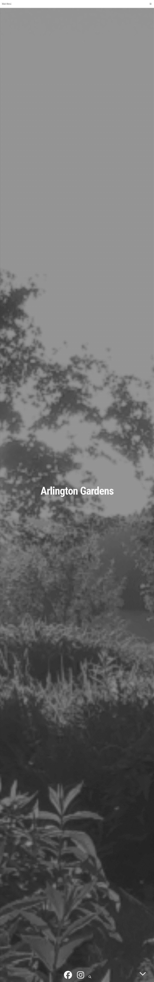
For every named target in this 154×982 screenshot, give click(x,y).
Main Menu (6, 4)
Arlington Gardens (77, 491)
